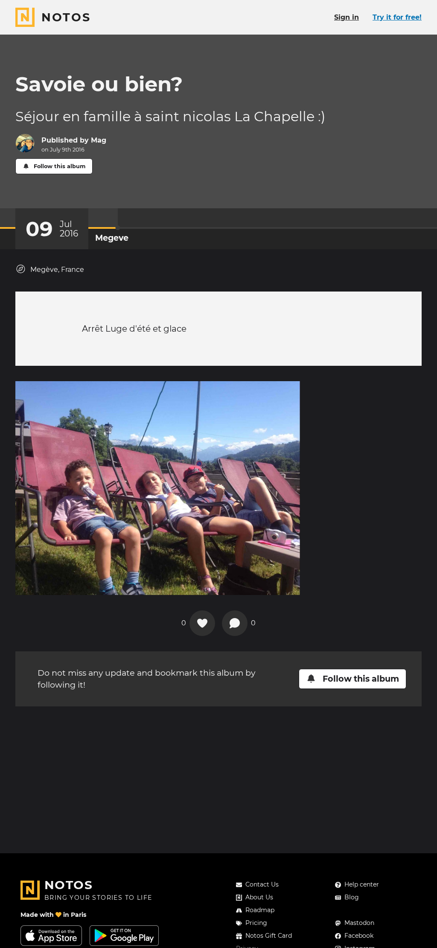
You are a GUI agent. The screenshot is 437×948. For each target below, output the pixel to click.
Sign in (346, 17)
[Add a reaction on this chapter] (202, 623)
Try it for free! (397, 17)
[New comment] (235, 623)
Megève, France (57, 269)
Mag (98, 140)
